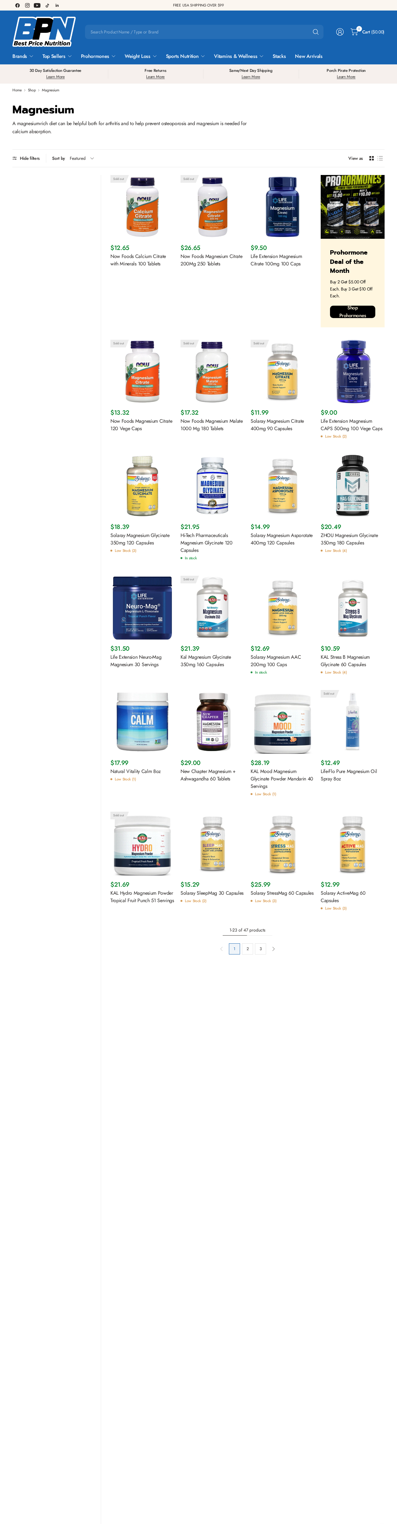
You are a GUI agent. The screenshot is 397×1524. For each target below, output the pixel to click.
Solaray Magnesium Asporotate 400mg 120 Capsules (282, 539)
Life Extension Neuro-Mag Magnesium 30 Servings (135, 660)
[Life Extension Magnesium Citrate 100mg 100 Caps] (282, 207)
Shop (32, 90)
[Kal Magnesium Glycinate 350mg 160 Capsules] (212, 608)
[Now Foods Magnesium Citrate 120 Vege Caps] (142, 372)
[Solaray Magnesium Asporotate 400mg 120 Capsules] (282, 486)
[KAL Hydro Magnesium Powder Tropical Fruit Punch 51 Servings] (142, 844)
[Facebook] (17, 5)
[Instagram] (27, 5)
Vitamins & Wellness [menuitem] (235, 56)
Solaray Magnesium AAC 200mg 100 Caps (276, 660)
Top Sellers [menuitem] (53, 56)
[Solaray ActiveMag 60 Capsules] (353, 844)
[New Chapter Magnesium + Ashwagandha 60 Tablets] (212, 722)
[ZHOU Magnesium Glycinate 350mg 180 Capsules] (353, 486)
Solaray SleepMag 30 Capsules (212, 893)
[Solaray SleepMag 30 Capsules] (212, 844)
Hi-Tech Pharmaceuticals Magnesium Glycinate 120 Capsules (207, 543)
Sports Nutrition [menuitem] (182, 56)
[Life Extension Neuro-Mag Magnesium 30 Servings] (142, 608)
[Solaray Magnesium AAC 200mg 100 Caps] (282, 608)
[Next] (273, 948)
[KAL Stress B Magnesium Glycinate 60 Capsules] (353, 608)
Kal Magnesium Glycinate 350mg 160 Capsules (206, 660)
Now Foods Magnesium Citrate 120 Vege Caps (141, 424)
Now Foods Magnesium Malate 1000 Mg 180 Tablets (212, 424)
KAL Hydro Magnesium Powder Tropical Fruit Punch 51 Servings (142, 896)
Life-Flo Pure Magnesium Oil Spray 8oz (349, 775)
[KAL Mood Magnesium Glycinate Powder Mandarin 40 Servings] (282, 722)
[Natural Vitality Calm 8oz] (142, 722)
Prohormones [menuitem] (95, 56)
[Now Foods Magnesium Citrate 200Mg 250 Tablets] (212, 207)
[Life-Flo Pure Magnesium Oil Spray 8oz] (353, 722)
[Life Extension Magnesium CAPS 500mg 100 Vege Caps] (353, 372)
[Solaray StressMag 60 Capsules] (282, 844)
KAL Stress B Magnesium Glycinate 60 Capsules (345, 660)
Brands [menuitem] (19, 56)
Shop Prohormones (352, 312)
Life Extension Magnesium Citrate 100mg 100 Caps (276, 260)
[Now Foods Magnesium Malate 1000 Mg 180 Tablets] (212, 372)
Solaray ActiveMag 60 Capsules (343, 896)
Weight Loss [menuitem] (137, 56)
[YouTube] (37, 5)
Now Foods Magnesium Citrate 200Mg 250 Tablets (211, 260)
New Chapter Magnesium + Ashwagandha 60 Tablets (208, 775)
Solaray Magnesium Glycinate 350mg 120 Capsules (139, 539)
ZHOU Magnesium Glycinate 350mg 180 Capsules (349, 539)
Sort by (58, 158)
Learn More (55, 77)
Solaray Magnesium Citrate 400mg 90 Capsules (277, 424)
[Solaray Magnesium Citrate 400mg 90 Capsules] (282, 372)
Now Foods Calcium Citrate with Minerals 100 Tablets (138, 260)
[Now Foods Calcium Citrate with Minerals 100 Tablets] (142, 207)
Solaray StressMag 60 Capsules (282, 893)
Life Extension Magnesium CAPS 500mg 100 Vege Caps (351, 424)
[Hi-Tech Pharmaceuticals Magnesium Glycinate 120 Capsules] (212, 486)
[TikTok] (47, 5)
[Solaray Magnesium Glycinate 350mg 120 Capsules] (142, 486)
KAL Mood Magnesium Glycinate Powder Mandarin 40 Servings (282, 779)
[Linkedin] (57, 5)
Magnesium (50, 90)
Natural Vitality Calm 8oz (135, 771)
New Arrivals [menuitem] (308, 56)
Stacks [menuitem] (279, 56)
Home (17, 90)
